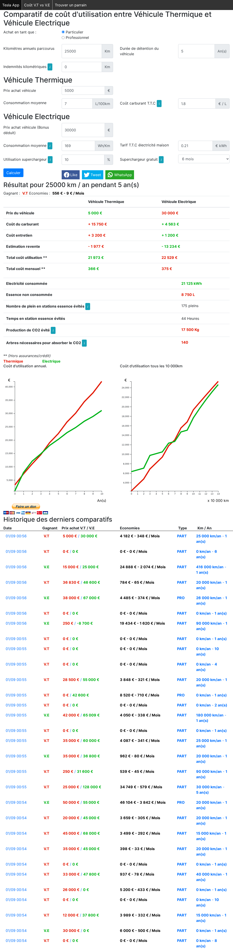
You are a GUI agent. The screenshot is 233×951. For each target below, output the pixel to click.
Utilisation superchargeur (27, 159)
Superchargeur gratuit (141, 159)
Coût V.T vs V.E (37, 5)
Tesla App (10, 5)
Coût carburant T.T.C (140, 103)
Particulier (74, 32)
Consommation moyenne (24, 102)
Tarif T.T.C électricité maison (144, 145)
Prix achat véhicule (19, 90)
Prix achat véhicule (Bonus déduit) (26, 130)
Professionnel (77, 37)
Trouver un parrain (70, 5)
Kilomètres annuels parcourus (28, 48)
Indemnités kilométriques (26, 66)
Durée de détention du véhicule (139, 51)
